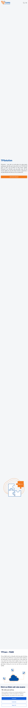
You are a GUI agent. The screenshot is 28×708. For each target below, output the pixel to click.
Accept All (14, 698)
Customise (14, 701)
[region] (14, 698)
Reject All (14, 705)
